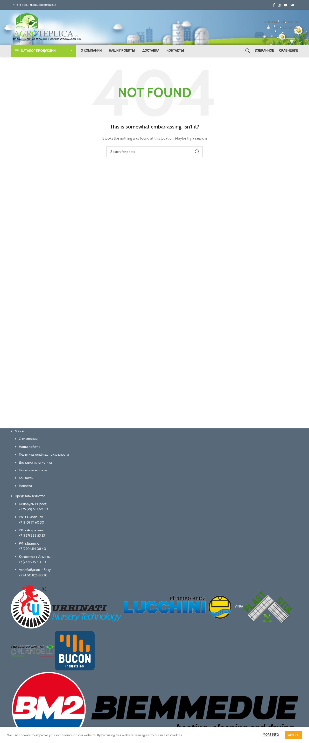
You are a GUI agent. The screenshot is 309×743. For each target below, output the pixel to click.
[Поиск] (248, 50)
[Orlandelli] (33, 650)
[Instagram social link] (279, 5)
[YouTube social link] (285, 5)
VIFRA (239, 606)
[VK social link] (292, 5)
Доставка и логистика (35, 462)
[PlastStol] (268, 606)
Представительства (30, 496)
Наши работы (29, 447)
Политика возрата (33, 470)
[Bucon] (75, 650)
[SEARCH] (197, 151)
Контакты (26, 478)
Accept (293, 735)
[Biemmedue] (154, 708)
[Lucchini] (179, 606)
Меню (19, 431)
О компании (28, 439)
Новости (25, 486)
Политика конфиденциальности (44, 454)
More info (271, 734)
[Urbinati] (67, 606)
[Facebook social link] (273, 5)
